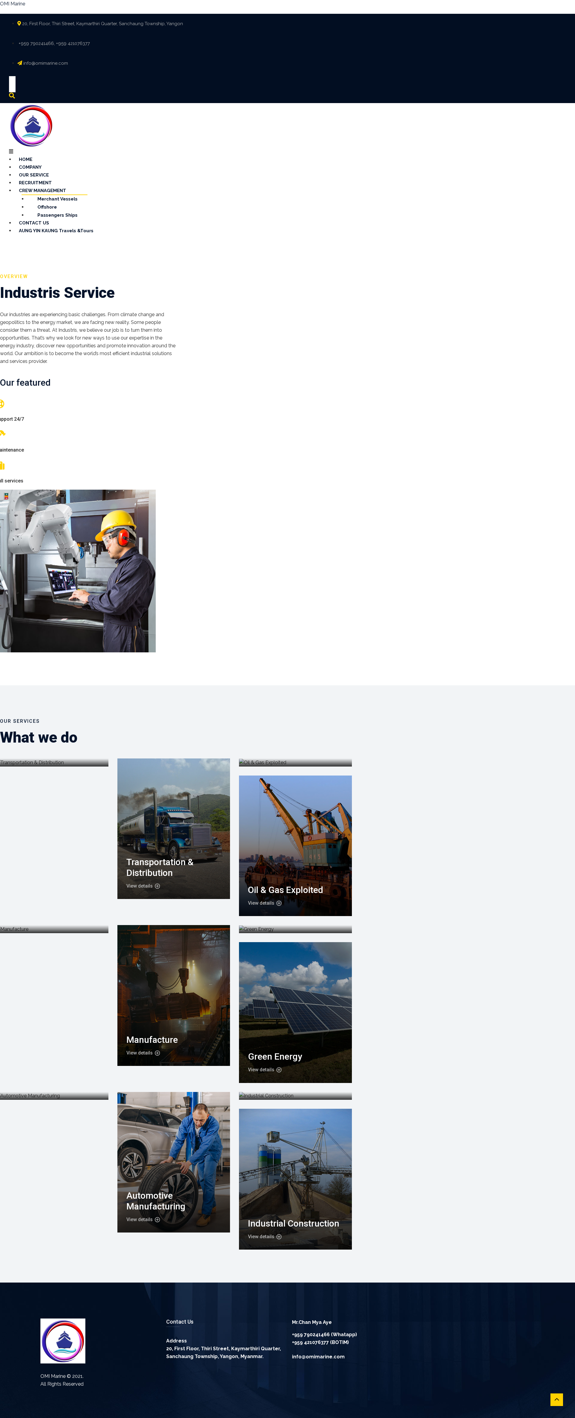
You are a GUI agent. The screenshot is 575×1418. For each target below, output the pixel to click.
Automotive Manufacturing (155, 1201)
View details (140, 886)
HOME (25, 159)
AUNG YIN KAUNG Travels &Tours (56, 230)
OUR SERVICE (34, 175)
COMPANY (30, 167)
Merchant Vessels (57, 199)
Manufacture (152, 1039)
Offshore (47, 207)
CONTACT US (34, 223)
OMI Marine (12, 4)
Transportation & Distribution (159, 867)
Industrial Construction (293, 1223)
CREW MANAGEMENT (42, 190)
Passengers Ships (57, 215)
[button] (265, 152)
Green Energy (275, 1056)
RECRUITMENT (35, 182)
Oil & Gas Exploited (285, 890)
